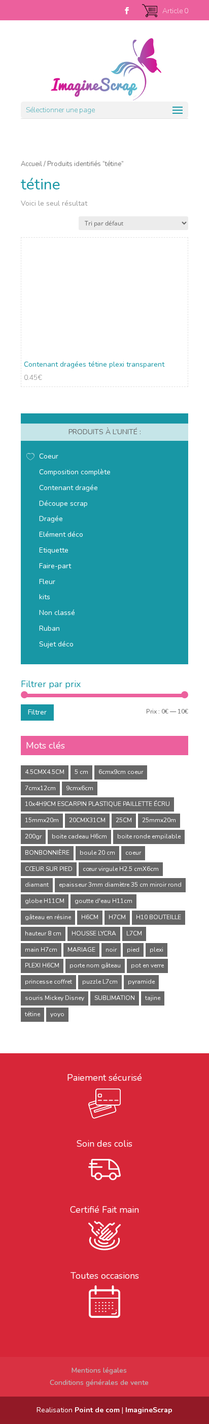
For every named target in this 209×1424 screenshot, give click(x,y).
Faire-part (55, 566)
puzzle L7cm (100, 982)
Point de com (97, 1410)
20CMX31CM (87, 820)
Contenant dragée (68, 488)
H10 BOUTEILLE (158, 917)
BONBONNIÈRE (47, 853)
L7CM (134, 933)
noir (111, 950)
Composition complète (75, 472)
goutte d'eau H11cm (103, 901)
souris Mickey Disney (54, 998)
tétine (32, 1014)
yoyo (57, 1014)
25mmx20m (159, 820)
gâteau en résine (48, 917)
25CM (124, 820)
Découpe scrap (63, 503)
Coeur (48, 456)
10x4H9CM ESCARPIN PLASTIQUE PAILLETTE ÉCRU (97, 804)
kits (44, 597)
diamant (37, 885)
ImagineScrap (148, 1410)
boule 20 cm (97, 853)
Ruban (49, 628)
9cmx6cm (79, 788)
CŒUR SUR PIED (49, 869)
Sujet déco (56, 644)
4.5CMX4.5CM (44, 772)
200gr (33, 836)
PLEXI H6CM (42, 965)
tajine (152, 998)
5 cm (81, 772)
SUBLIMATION (114, 998)
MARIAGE (81, 950)
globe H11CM (44, 901)
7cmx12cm (40, 788)
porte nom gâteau (95, 965)
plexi (156, 950)
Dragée (51, 519)
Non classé (57, 613)
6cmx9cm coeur (120, 772)
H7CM (117, 917)
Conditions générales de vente (99, 1382)
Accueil (31, 164)
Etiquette (53, 550)
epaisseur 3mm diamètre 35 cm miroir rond (120, 885)
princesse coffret (48, 982)
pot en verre (147, 965)
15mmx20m (42, 820)
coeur (133, 853)
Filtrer (37, 712)
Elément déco (61, 534)
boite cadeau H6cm (79, 836)
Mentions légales (99, 1370)
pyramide (141, 982)
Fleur (47, 582)
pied (133, 950)
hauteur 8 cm (43, 933)
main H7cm (41, 950)
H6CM (89, 917)
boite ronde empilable (149, 836)
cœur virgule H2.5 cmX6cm (121, 869)
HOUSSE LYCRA (94, 933)
